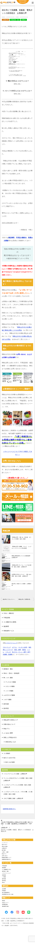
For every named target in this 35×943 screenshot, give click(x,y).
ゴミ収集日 (7, 753)
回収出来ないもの (10, 742)
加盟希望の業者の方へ (9, 809)
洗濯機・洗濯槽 (7, 654)
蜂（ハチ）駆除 (8, 677)
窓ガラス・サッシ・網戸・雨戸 (21, 652)
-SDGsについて (5, 902)
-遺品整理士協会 (5, 906)
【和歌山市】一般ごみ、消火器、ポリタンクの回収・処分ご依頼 (21, 538)
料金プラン (7, 728)
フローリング (7, 647)
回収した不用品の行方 (10, 737)
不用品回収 (7, 617)
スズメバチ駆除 (10, 686)
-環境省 (3, 900)
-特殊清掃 (4, 875)
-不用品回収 (4, 865)
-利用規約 (4, 890)
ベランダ (8, 652)
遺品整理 (11, 237)
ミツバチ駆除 (9, 691)
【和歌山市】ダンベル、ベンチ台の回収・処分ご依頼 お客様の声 (21, 565)
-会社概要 (4, 888)
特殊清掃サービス (9, 630)
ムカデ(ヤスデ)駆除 (9, 695)
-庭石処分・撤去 (5, 871)
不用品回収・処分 (14, 19)
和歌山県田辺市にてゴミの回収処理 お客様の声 (21, 556)
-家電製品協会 (5, 904)
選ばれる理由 (4, 846)
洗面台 (24, 649)
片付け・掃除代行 (9, 613)
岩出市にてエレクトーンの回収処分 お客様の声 (10, 599)
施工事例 (4, 850)
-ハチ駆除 (4, 876)
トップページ (4, 842)
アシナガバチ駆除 (10, 682)
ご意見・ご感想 (5, 852)
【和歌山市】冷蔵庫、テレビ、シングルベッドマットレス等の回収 (21, 547)
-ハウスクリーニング (6, 873)
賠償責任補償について (6, 857)
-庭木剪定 (4, 880)
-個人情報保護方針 (6, 892)
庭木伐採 (6, 704)
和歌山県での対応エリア (11, 720)
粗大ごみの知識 (10, 762)
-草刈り (3, 882)
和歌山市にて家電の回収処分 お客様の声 (26, 599)
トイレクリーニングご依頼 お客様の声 (15, 774)
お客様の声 (5, 19)
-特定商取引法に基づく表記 (7, 894)
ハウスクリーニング (11, 643)
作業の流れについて (9, 724)
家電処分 (24, 19)
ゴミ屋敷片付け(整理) (10, 622)
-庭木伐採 (4, 878)
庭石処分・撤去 (8, 669)
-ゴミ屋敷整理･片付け (6, 869)
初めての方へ (4, 844)
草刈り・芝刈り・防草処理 (11, 673)
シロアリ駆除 (7, 699)
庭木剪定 (6, 708)
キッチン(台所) (22, 647)
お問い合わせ (4, 855)
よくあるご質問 (8, 733)
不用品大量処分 (21, 237)
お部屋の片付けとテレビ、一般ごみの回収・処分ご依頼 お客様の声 (21, 575)
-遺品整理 (4, 867)
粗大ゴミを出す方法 (9, 758)
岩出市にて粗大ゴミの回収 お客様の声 (21, 584)
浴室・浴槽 (17, 649)
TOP (17, 822)
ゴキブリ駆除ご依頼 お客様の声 (13, 798)
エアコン (14, 647)
